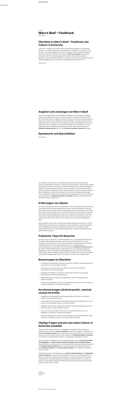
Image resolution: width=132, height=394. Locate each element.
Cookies (41, 371)
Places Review (43, 2)
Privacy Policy (42, 373)
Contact (41, 374)
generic (40, 30)
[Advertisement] (66, 16)
